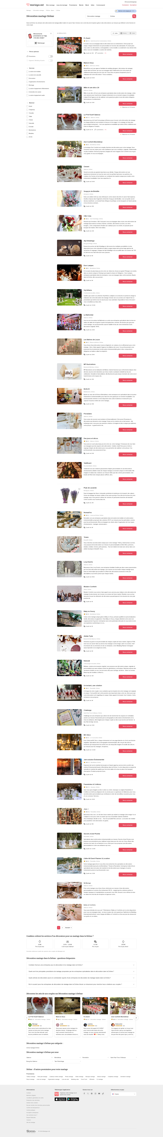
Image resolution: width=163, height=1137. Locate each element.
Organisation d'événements (37, 82)
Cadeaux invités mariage (56, 1076)
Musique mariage (90, 1076)
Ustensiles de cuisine (35, 92)
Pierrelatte (86, 1057)
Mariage (28, 10)
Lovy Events (88, 562)
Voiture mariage (101, 1076)
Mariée (81, 5)
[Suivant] (136, 1018)
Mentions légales (31, 1095)
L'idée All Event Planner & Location (97, 858)
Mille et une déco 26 (91, 88)
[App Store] (60, 1100)
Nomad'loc (88, 513)
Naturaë (87, 661)
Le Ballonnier (88, 315)
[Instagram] (95, 1093)
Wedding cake (75, 1079)
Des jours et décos (91, 438)
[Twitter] (87, 1093)
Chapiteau (32, 110)
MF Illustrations (90, 364)
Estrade (31, 127)
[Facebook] (84, 1093)
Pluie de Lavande (90, 488)
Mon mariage (50, 5)
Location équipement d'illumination (39, 88)
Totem (86, 537)
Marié (87, 5)
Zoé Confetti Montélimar (93, 142)
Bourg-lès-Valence (31, 1061)
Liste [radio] (116, 33)
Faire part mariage (42, 1076)
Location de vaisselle (35, 75)
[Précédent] (27, 1018)
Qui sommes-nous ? (31, 1115)
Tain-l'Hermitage (59, 1061)
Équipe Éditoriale (31, 1117)
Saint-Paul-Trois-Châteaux (118, 1057)
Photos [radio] (125, 33)
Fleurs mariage (30, 1079)
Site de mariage (30, 1122)
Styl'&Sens (88, 290)
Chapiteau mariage (113, 1076)
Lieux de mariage (62, 5)
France (117, 1094)
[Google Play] (73, 1100)
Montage (31, 85)
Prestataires (73, 5)
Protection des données (33, 1100)
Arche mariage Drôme (32, 1048)
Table (30, 116)
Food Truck (84, 1079)
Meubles (31, 133)
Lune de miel (65, 1079)
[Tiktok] (102, 1093)
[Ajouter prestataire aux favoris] (79, 39)
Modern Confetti (90, 587)
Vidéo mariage (79, 1076)
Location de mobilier (35, 71)
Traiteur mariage (30, 1076)
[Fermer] (51, 33)
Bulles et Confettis (90, 905)
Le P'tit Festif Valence (92, 115)
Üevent (86, 167)
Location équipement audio (37, 95)
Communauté (100, 5)
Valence (28, 1057)
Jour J (86, 809)
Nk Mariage (87, 883)
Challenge (87, 710)
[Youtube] (99, 1093)
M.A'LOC (87, 389)
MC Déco (87, 735)
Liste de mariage (41, 1079)
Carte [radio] (133, 33)
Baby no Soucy (89, 611)
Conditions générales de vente (34, 1098)
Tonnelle (31, 113)
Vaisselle (31, 123)
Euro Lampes (88, 266)
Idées (92, 5)
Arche (30, 137)
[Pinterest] (91, 1093)
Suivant (67, 928)
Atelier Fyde (88, 636)
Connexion (125, 5)
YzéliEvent (87, 463)
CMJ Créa (87, 216)
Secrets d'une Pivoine (92, 834)
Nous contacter (128, 54)
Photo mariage (69, 1076)
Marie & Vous (89, 63)
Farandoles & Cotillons (92, 784)
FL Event (87, 38)
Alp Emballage (89, 241)
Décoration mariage (38, 10)
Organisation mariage (54, 1079)
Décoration (32, 78)
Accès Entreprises (131, 2)
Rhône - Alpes (50, 10)
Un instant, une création (93, 686)
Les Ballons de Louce (92, 340)
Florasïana (88, 414)
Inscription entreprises (32, 1112)
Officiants (91, 1079)
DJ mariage (100, 1079)
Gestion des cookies (32, 1102)
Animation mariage (125, 1076)
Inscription (133, 5)
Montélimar (58, 1057)
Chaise (31, 120)
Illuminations (32, 130)
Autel (30, 106)
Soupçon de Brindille (91, 191)
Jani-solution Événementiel (94, 760)
